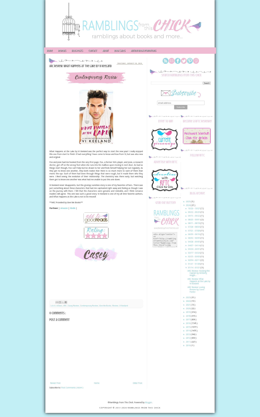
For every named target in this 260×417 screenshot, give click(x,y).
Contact (92, 50)
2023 (188, 297)
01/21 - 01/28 (194, 263)
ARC (65, 306)
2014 (188, 330)
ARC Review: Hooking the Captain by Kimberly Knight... (199, 273)
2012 (188, 338)
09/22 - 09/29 (194, 212)
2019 (188, 312)
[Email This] (57, 302)
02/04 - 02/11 (194, 260)
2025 (188, 201)
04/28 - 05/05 (194, 241)
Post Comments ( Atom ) (72, 387)
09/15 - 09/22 (194, 216)
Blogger (148, 402)
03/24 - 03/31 (194, 249)
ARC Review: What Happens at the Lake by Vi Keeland (199, 281)
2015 (188, 327)
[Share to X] (62, 302)
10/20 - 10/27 (194, 208)
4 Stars (60, 306)
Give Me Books (105, 306)
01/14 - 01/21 (194, 267)
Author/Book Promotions (143, 50)
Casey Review (73, 306)
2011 (188, 341)
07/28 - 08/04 (194, 226)
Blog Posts (77, 50)
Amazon (64, 208)
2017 (188, 319)
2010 (188, 345)
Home (49, 50)
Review (115, 306)
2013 (188, 334)
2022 (188, 301)
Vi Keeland (123, 306)
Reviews (62, 50)
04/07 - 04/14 (194, 245)
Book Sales (119, 50)
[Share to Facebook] (65, 302)
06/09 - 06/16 (194, 234)
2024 (188, 205)
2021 (188, 304)
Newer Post (55, 383)
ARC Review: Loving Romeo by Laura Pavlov (196, 289)
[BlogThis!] (59, 302)
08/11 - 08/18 (194, 223)
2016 (188, 323)
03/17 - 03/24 (194, 252)
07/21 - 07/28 (194, 230)
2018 (188, 316)
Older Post (137, 383)
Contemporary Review (89, 306)
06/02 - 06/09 (194, 238)
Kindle (72, 208)
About (106, 50)
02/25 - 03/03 (194, 256)
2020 (188, 308)
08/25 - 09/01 (194, 219)
